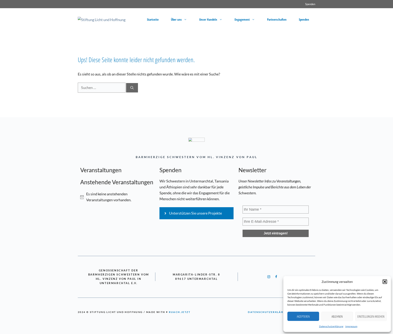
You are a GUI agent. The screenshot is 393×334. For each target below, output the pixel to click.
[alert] (117, 197)
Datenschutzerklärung (331, 326)
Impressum (351, 326)
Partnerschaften (277, 19)
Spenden (310, 4)
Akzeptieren (303, 316)
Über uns (176, 19)
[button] (385, 282)
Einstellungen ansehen (370, 316)
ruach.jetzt (179, 312)
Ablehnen (337, 316)
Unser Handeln (208, 19)
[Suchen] (132, 87)
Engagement (242, 19)
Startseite (153, 19)
